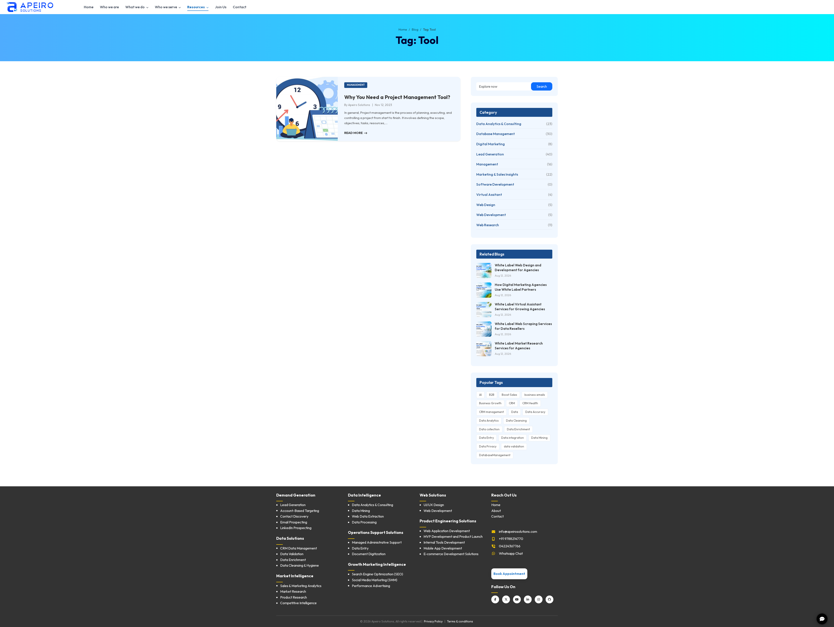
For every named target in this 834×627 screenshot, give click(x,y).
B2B (491, 395)
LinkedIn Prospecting (295, 528)
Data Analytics (489, 420)
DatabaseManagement (494, 455)
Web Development (438, 510)
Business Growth (490, 403)
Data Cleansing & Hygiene (299, 565)
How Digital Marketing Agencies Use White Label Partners (521, 287)
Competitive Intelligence (298, 603)
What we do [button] (135, 7)
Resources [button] (196, 7)
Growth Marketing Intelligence (377, 564)
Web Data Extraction (368, 516)
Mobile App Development (443, 548)
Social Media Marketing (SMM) (374, 580)
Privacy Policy (433, 621)
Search (541, 86)
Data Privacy (487, 446)
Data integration (512, 438)
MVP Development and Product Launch (453, 536)
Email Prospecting (293, 522)
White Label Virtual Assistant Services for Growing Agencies (520, 306)
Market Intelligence (294, 575)
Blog (415, 29)
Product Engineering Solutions (448, 520)
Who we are (109, 7)
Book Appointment (509, 573)
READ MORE (354, 133)
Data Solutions (290, 538)
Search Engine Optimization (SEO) (377, 574)
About (496, 510)
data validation (514, 446)
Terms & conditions (460, 621)
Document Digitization (369, 554)
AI (480, 395)
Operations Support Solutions (375, 532)
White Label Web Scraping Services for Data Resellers (523, 326)
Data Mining (539, 438)
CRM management (491, 412)
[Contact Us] (822, 618)
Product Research (293, 597)
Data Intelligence (364, 495)
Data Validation (291, 554)
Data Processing (364, 522)
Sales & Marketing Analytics (300, 586)
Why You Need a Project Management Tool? (397, 97)
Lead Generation (293, 505)
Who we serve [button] (166, 7)
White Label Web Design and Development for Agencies (518, 267)
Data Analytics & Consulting (372, 505)
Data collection (489, 429)
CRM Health (530, 403)
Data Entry (486, 438)
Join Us (220, 7)
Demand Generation (295, 495)
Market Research (293, 591)
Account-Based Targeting (299, 510)
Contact (239, 7)
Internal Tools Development (444, 542)
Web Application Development (447, 531)
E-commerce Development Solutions (451, 554)
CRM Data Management (298, 548)
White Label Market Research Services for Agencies (519, 345)
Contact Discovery (294, 516)
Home (88, 7)
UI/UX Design (434, 505)
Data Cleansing (516, 420)
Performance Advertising (371, 586)
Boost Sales (509, 395)
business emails (535, 395)
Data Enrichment (518, 429)
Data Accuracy (535, 412)
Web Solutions (433, 495)
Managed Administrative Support (377, 542)
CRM (512, 403)
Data (514, 412)
